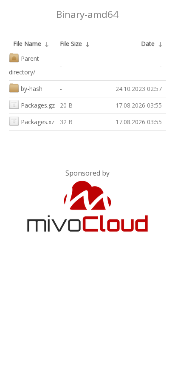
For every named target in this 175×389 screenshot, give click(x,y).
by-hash (31, 89)
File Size (71, 44)
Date (148, 44)
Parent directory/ (24, 65)
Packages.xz (37, 122)
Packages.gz (38, 105)
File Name (27, 44)
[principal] (87, 230)
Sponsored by (87, 173)
